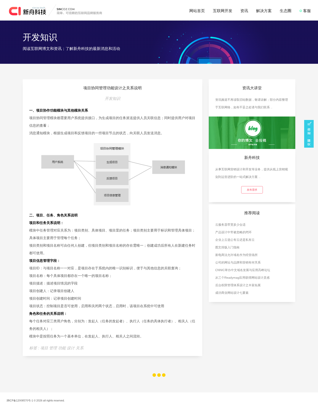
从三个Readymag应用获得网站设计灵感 (242, 277)
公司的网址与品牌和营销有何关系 (238, 262)
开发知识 (112, 98)
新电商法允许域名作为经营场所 (236, 255)
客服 (306, 11)
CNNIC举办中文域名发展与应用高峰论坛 (242, 270)
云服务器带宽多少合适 (230, 224)
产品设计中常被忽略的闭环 (233, 232)
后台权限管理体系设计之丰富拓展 (238, 285)
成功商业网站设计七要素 (232, 292)
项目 (44, 348)
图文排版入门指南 (227, 247)
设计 (71, 348)
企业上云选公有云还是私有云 (235, 239)
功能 (62, 348)
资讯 (244, 11)
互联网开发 (222, 11)
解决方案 (264, 11)
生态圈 (285, 11)
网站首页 (197, 11)
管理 (53, 348)
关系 (80, 348)
